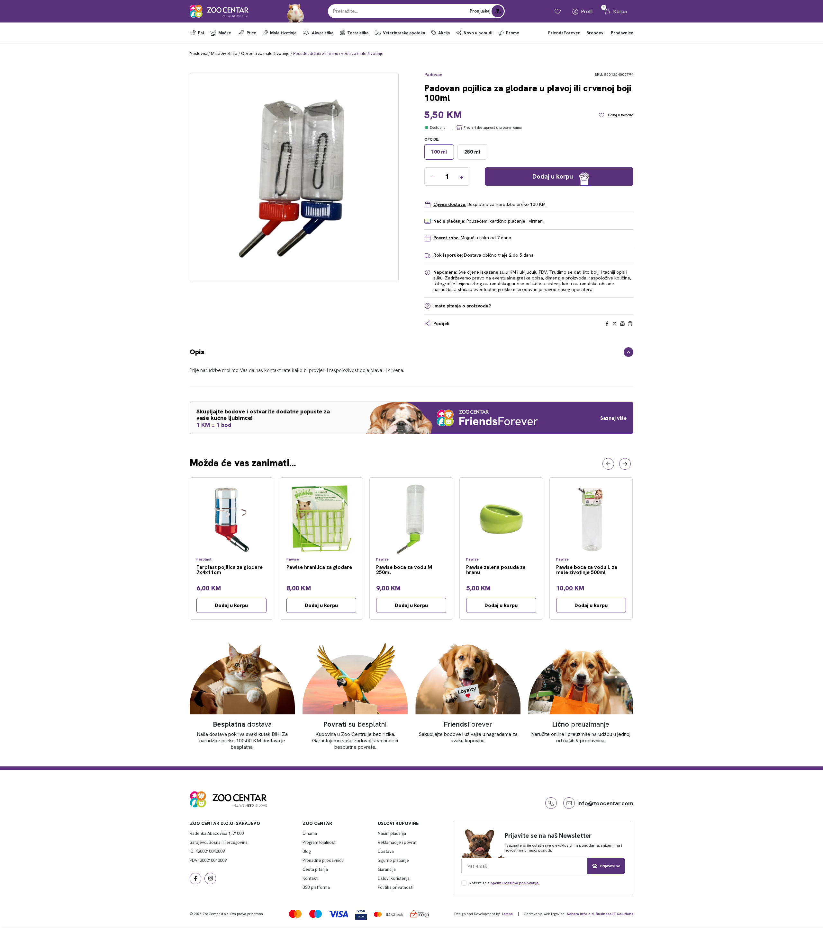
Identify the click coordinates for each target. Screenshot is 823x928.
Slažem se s (504, 883)
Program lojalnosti (320, 842)
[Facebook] (195, 878)
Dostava (386, 851)
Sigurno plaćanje (393, 860)
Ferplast (204, 559)
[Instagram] (210, 878)
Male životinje (283, 33)
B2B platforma (316, 887)
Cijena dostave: (449, 204)
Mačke (224, 33)
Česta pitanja (315, 869)
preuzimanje (580, 724)
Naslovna (198, 53)
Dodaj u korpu (231, 605)
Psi (201, 33)
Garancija (387, 869)
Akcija (444, 33)
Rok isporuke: (448, 255)
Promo (512, 33)
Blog (307, 851)
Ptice (251, 33)
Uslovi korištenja (394, 878)
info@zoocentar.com (605, 803)
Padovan (433, 75)
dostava (242, 724)
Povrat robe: (446, 238)
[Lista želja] (557, 11)
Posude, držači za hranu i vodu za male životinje (338, 53)
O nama (310, 833)
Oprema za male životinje (265, 53)
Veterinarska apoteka (404, 33)
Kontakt (310, 878)
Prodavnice (622, 33)
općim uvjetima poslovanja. (515, 883)
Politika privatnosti (395, 887)
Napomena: (445, 272)
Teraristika (357, 33)
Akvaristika (322, 33)
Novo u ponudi (478, 33)
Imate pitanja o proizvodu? (462, 306)
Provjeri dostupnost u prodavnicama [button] (493, 127)
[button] (608, 464)
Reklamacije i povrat (397, 842)
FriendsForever (564, 33)
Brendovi (595, 33)
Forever (468, 724)
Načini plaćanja (392, 833)
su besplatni (355, 724)
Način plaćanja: (449, 221)
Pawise (292, 559)
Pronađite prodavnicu (323, 860)
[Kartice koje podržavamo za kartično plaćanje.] (295, 913)
